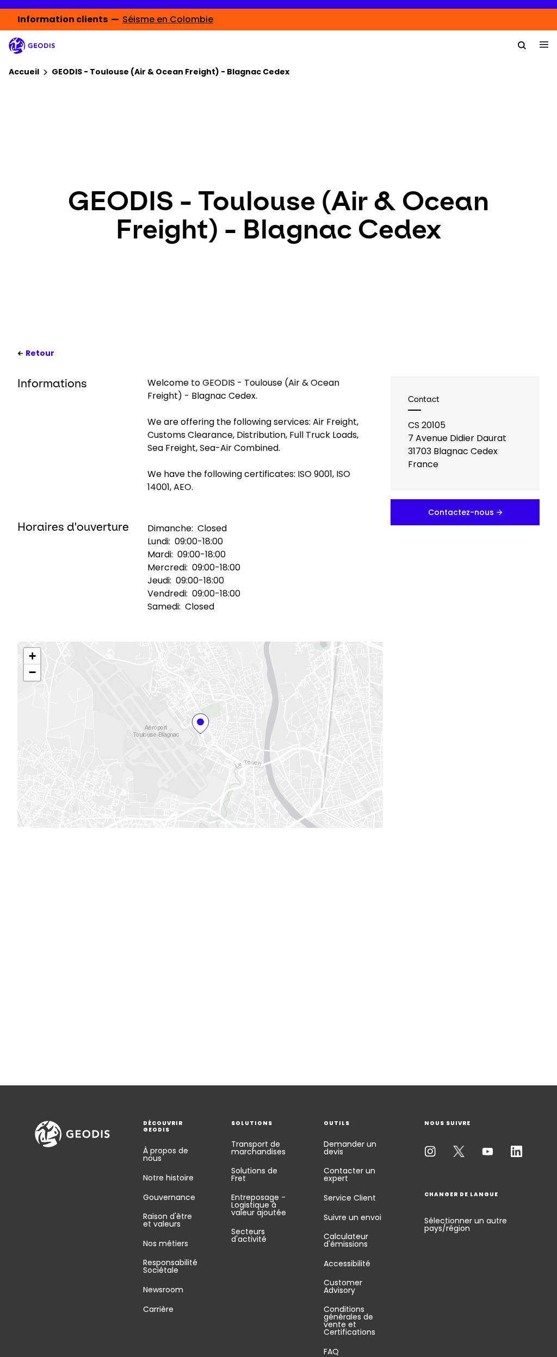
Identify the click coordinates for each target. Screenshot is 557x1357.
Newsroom (163, 1289)
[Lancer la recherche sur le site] (522, 44)
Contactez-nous (461, 512)
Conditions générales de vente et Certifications (349, 1320)
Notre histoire (168, 1178)
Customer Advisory (343, 1286)
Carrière (158, 1309)
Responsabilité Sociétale (170, 1266)
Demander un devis (350, 1147)
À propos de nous (165, 1154)
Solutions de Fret (254, 1174)
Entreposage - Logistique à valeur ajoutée (258, 1204)
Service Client (350, 1198)
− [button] (32, 672)
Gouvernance (169, 1197)
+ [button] (32, 656)
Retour (40, 353)
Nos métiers (165, 1243)
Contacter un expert (349, 1174)
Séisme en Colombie (167, 19)
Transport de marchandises (258, 1147)
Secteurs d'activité (249, 1235)
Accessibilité (347, 1263)
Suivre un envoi (352, 1217)
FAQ (331, 1351)
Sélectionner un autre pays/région (465, 1224)
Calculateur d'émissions (346, 1240)
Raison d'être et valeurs (167, 1220)
